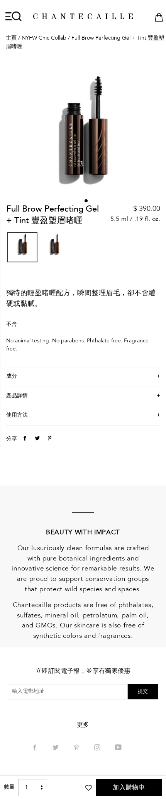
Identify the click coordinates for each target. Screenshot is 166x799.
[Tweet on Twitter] (36, 439)
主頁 (11, 38)
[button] (86, 200)
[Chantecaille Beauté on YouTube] (119, 748)
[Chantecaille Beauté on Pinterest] (77, 748)
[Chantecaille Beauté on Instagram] (98, 748)
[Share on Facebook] (24, 439)
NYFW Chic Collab (44, 38)
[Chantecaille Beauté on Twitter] (56, 748)
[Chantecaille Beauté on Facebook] (35, 748)
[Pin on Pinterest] (48, 439)
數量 (9, 787)
